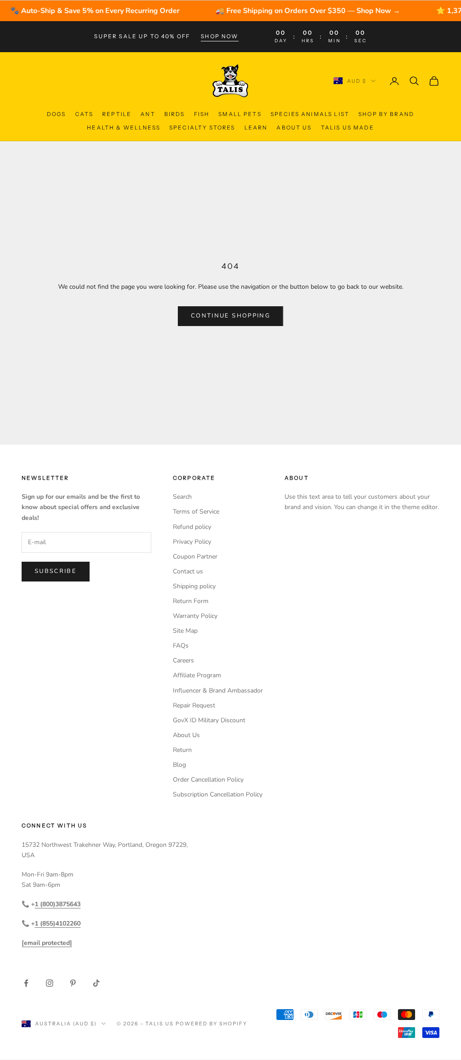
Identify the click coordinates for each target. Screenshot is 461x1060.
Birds (174, 114)
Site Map (185, 630)
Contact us (188, 571)
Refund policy (192, 527)
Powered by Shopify (211, 1023)
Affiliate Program (197, 675)
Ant (147, 114)
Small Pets (240, 114)
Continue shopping (230, 316)
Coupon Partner (195, 556)
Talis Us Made (347, 127)
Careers (183, 660)
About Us (294, 127)
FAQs (181, 645)
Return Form (190, 601)
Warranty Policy (195, 616)
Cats (84, 114)
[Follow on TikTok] (96, 983)
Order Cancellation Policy (208, 779)
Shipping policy (194, 586)
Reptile (116, 114)
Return (182, 750)
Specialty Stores (202, 127)
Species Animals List (310, 114)
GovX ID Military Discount (209, 720)
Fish (202, 114)
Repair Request (194, 705)
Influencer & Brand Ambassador (218, 690)
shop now (219, 36)
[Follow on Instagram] (49, 983)
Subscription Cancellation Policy (217, 794)
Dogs (56, 114)
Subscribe (56, 571)
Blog (179, 764)
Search (182, 496)
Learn (256, 127)
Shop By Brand (386, 114)
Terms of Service (196, 511)
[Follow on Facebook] (26, 983)
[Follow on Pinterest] (72, 983)
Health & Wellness (123, 127)
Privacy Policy (192, 541)
